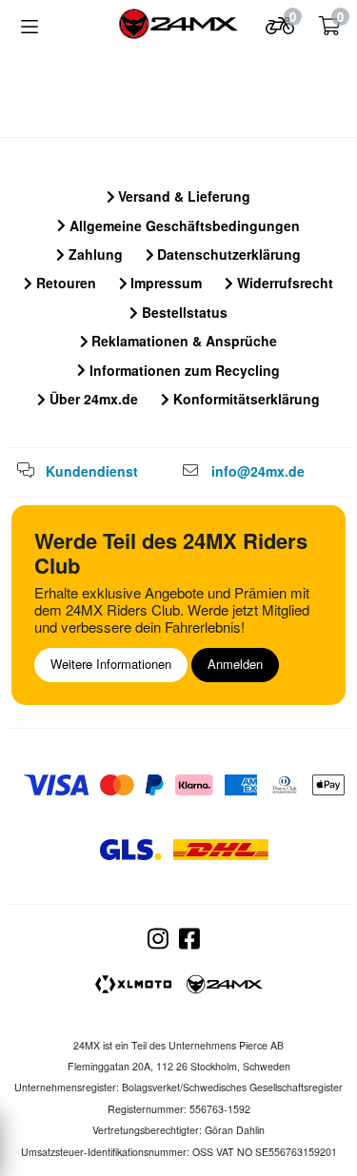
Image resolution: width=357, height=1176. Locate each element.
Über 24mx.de (92, 398)
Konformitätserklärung (244, 398)
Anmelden (235, 664)
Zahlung (94, 254)
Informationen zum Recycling (183, 370)
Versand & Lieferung (182, 196)
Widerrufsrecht (283, 282)
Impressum (164, 282)
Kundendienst (92, 470)
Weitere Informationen (110, 664)
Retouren (64, 282)
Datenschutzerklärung (227, 254)
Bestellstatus (183, 312)
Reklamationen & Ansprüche (182, 340)
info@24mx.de (258, 470)
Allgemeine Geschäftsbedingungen (183, 225)
